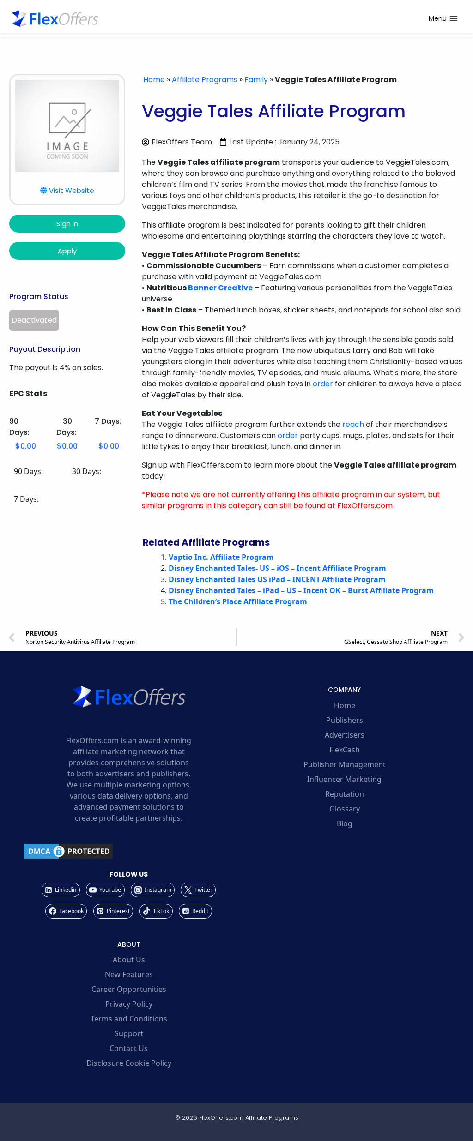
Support (129, 1033)
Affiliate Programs (204, 79)
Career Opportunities (128, 989)
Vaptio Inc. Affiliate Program (221, 557)
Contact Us (128, 1048)
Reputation (344, 794)
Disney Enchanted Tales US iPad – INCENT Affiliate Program (277, 579)
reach (353, 424)
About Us (129, 960)
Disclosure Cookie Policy (128, 1063)
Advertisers (344, 735)
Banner (202, 287)
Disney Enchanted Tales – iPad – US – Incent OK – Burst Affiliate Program (301, 590)
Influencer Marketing (344, 779)
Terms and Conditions (129, 1019)
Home (154, 79)
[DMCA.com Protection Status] (128, 851)
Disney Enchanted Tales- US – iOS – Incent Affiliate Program (277, 568)
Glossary (344, 809)
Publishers (344, 720)
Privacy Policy (128, 1004)
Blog (344, 823)
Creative (235, 287)
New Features (129, 974)
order (323, 383)
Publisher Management (344, 764)
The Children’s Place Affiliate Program (238, 601)
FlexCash (344, 750)
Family (256, 79)
